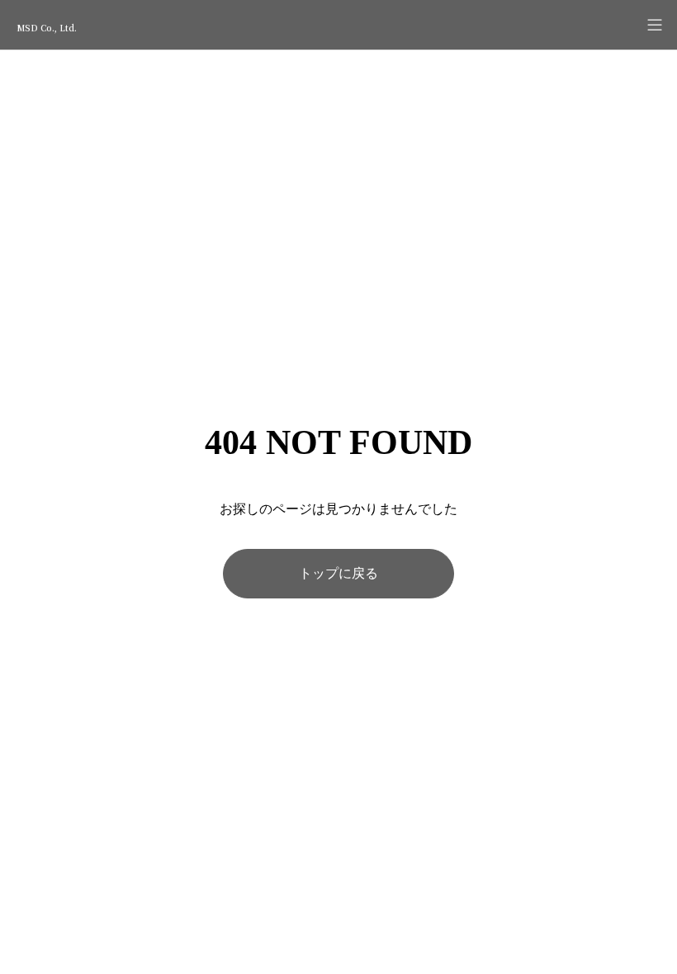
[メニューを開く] (654, 25)
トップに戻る (338, 573)
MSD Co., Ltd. (47, 27)
